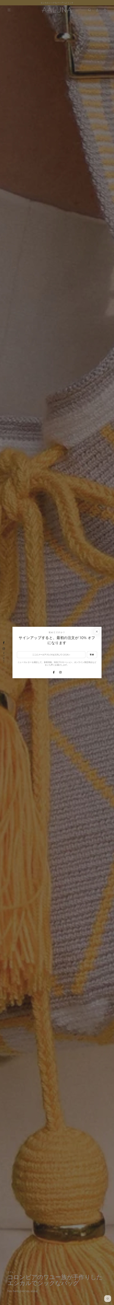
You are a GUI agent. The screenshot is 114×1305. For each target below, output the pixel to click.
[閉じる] (97, 631)
